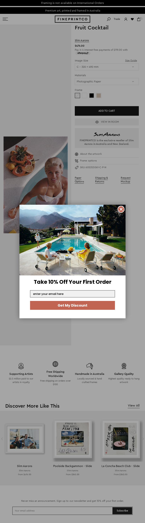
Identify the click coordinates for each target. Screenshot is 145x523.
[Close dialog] (121, 209)
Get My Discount (72, 305)
